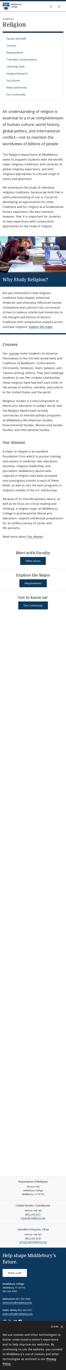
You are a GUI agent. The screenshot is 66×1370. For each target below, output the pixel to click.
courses (14, 353)
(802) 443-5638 (33, 1238)
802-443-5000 (10, 1291)
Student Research (17, 73)
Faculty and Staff (16, 38)
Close (55, 1326)
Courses (11, 45)
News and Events (16, 87)
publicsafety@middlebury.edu (18, 1313)
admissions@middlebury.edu (17, 1302)
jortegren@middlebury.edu (33, 1241)
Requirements (14, 52)
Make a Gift (15, 1273)
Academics (8, 18)
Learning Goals (15, 66)
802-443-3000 (23, 1298)
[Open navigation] (59, 6)
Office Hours (33, 561)
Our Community (15, 94)
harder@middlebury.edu (33, 1218)
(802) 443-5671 (33, 1214)
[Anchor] (52, 279)
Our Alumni (13, 80)
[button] (51, 6)
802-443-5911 (25, 1310)
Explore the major (41, 327)
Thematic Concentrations (21, 59)
